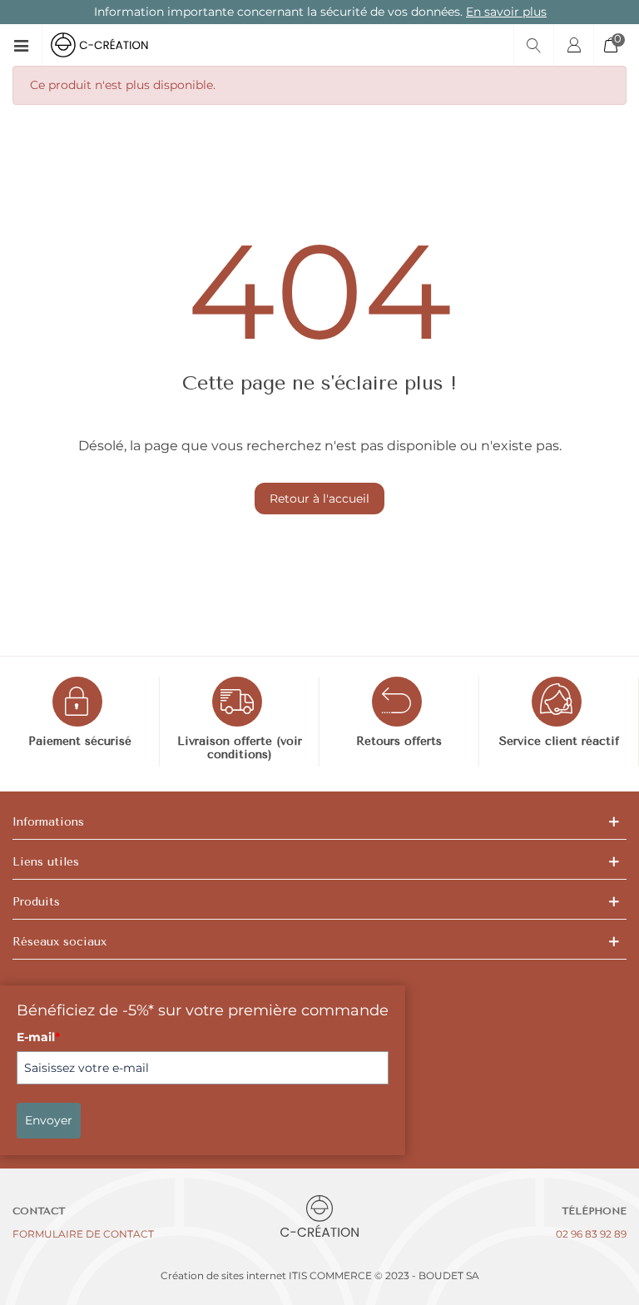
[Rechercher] (533, 45)
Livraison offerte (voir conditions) (239, 748)
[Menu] (27, 45)
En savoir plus (505, 11)
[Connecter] (573, 45)
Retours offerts (399, 741)
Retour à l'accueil (319, 498)
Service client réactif (559, 741)
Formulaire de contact (83, 1234)
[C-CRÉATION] (113, 44)
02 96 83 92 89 (591, 1234)
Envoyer (48, 1120)
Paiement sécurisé (79, 741)
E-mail (38, 1037)
